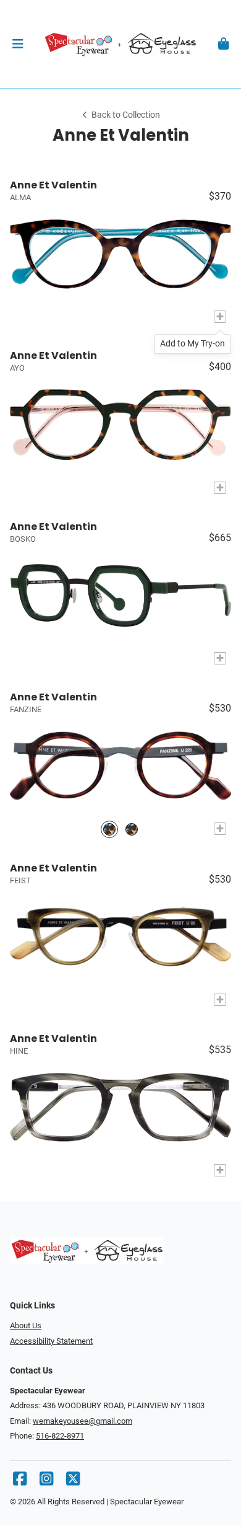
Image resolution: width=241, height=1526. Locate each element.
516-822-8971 (60, 1435)
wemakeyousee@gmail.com (82, 1421)
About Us (25, 1325)
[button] (17, 44)
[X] (73, 1481)
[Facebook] (20, 1481)
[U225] (109, 829)
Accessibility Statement (51, 1341)
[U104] (131, 829)
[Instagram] (46, 1481)
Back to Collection (125, 115)
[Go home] (120, 44)
